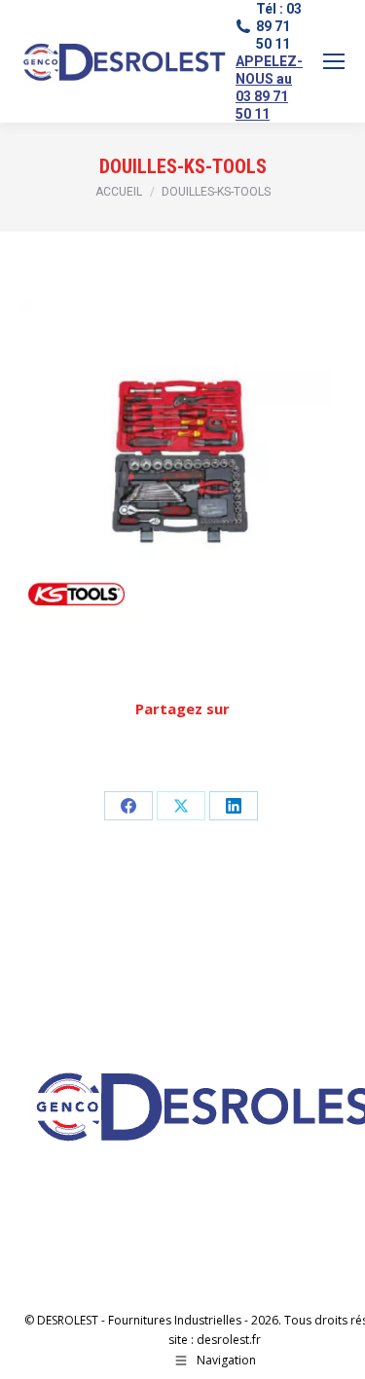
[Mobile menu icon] (334, 61)
